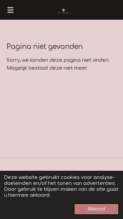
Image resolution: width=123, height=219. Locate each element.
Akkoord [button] (96, 209)
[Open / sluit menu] (10, 9)
